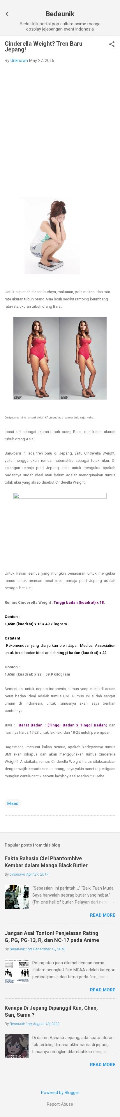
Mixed (12, 803)
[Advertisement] (60, 130)
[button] (111, 45)
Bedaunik (60, 14)
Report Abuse (60, 1104)
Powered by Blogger (60, 1092)
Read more (102, 915)
